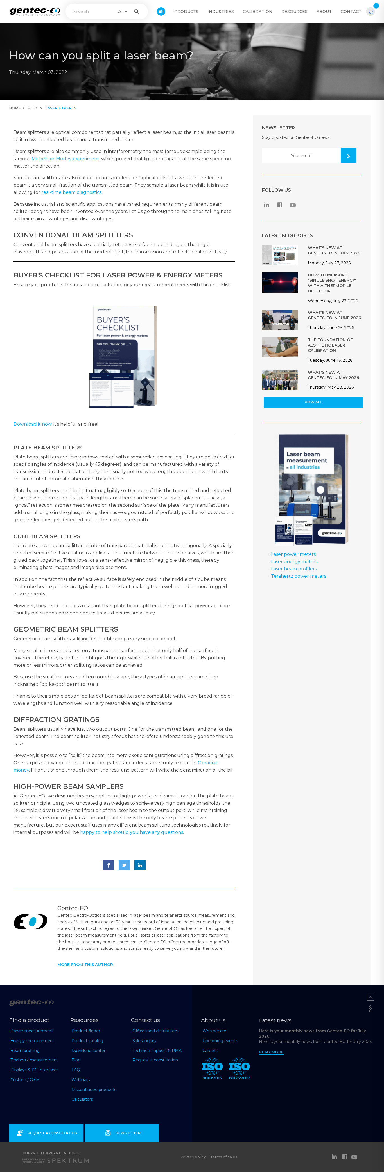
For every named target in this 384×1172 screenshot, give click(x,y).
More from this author (85, 964)
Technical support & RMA (157, 1050)
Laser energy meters (294, 561)
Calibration (257, 11)
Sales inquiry (144, 1040)
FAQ (75, 1069)
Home (15, 108)
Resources (294, 11)
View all (313, 402)
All (121, 11)
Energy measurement (32, 1040)
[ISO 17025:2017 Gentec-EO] (239, 1070)
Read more (271, 1051)
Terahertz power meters (298, 576)
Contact (351, 11)
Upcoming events (220, 1040)
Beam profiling (25, 1050)
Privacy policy (193, 1157)
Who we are (214, 1030)
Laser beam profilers (294, 569)
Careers (209, 1050)
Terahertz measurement (34, 1060)
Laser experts (60, 108)
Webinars (80, 1079)
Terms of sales (223, 1157)
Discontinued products (93, 1089)
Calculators (82, 1099)
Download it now (32, 424)
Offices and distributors (155, 1030)
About (324, 11)
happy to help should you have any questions (131, 832)
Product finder (85, 1030)
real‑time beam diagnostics (71, 192)
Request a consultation (155, 1060)
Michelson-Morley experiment (65, 158)
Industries (220, 11)
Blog (33, 108)
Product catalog (87, 1040)
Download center (88, 1050)
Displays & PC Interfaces (34, 1069)
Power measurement (31, 1030)
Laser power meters (293, 554)
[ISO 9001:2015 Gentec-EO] (212, 1070)
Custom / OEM (25, 1079)
